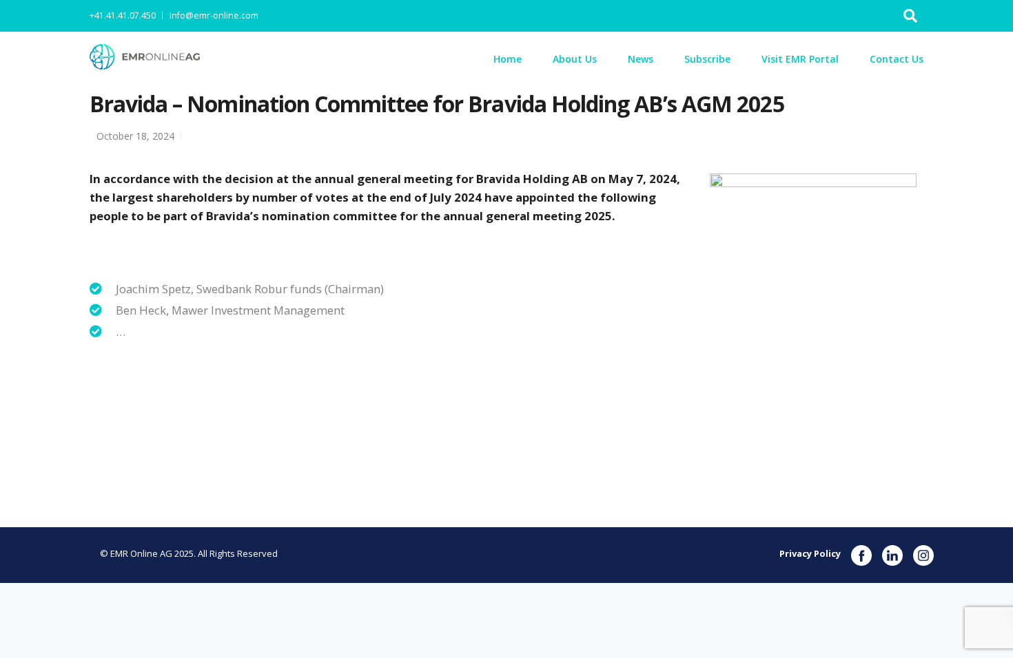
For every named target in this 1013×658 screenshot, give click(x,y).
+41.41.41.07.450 (123, 15)
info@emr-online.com (214, 15)
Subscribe (707, 58)
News (640, 58)
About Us (575, 58)
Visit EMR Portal (800, 58)
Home (507, 58)
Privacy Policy (810, 553)
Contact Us (896, 58)
